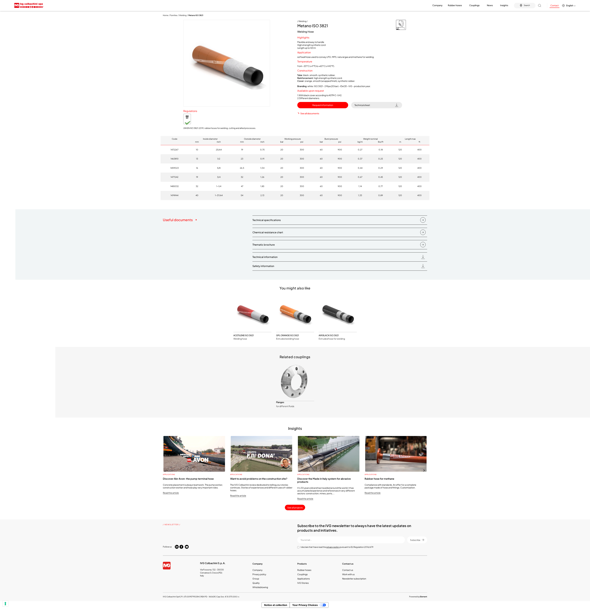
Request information (322, 105)
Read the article (171, 492)
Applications (169, 474)
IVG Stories (303, 582)
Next (424, 470)
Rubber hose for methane (379, 478)
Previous (166, 470)
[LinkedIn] (176, 546)
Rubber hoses (304, 570)
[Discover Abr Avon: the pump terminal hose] (194, 454)
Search (527, 5)
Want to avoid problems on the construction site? (258, 478)
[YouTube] (186, 547)
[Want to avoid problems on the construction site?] (261, 454)
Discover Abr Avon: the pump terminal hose (188, 478)
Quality (256, 582)
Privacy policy (259, 574)
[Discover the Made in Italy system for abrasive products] (328, 454)
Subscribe (415, 540)
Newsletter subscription (354, 578)
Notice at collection (275, 605)
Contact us (347, 570)
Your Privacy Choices (305, 605)
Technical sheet (362, 105)
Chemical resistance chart (267, 232)
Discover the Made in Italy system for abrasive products (324, 480)
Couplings (302, 574)
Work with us (348, 574)
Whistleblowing (260, 587)
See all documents (309, 113)
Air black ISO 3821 (329, 335)
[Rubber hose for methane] (396, 454)
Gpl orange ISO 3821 (287, 335)
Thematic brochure (263, 244)
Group (255, 578)
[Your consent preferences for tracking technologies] (5, 604)
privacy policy (333, 547)
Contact (554, 5)
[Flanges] (295, 381)
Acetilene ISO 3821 (243, 335)
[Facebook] (181, 547)
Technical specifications (266, 220)
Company (257, 570)
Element (423, 596)
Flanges (280, 402)
